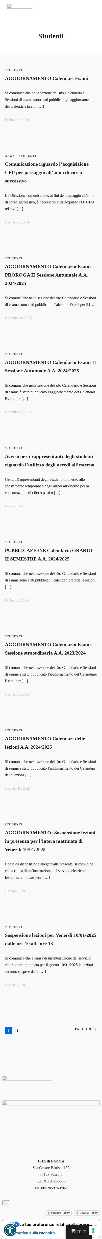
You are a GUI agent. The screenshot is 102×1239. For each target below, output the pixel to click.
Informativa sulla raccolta (30, 1232)
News (10, 155)
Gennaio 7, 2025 (16, 985)
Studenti (14, 70)
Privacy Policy (60, 1213)
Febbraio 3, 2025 (17, 600)
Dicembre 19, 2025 (18, 318)
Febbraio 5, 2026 (17, 120)
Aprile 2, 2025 (15, 506)
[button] (10, 1230)
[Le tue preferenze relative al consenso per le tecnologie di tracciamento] (93, 1230)
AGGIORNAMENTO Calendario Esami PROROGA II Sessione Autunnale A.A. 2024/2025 (48, 275)
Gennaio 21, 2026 (17, 222)
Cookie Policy (88, 1213)
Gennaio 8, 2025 (16, 891)
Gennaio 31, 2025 (17, 694)
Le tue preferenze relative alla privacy (56, 1224)
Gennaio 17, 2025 (17, 788)
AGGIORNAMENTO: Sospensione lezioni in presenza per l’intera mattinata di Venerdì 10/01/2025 (50, 841)
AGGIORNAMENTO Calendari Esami (46, 78)
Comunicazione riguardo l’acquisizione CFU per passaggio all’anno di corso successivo (47, 172)
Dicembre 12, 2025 (18, 412)
